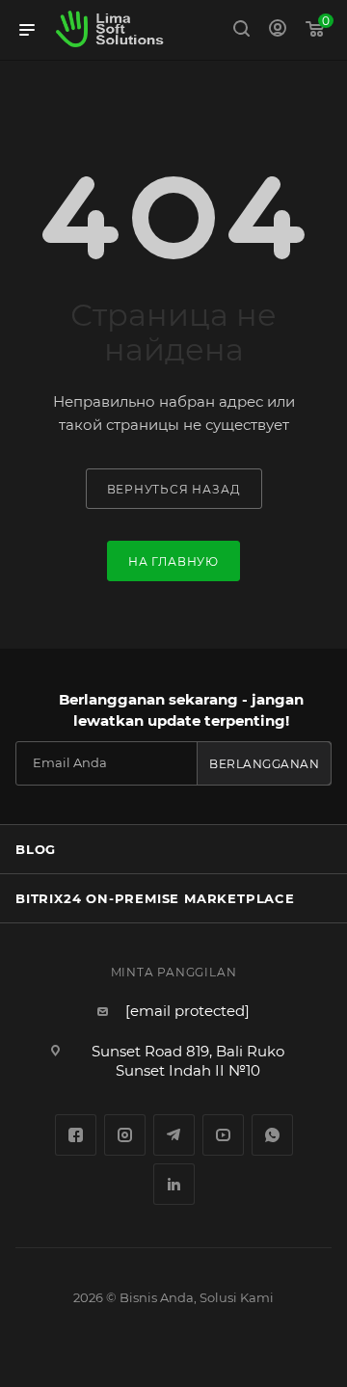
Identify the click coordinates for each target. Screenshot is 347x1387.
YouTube (223, 1135)
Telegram (174, 1135)
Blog (35, 849)
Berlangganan (264, 764)
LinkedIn (174, 1184)
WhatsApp (272, 1135)
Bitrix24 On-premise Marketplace (155, 898)
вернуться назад (174, 489)
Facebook (75, 1135)
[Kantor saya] (277, 30)
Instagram (125, 1135)
